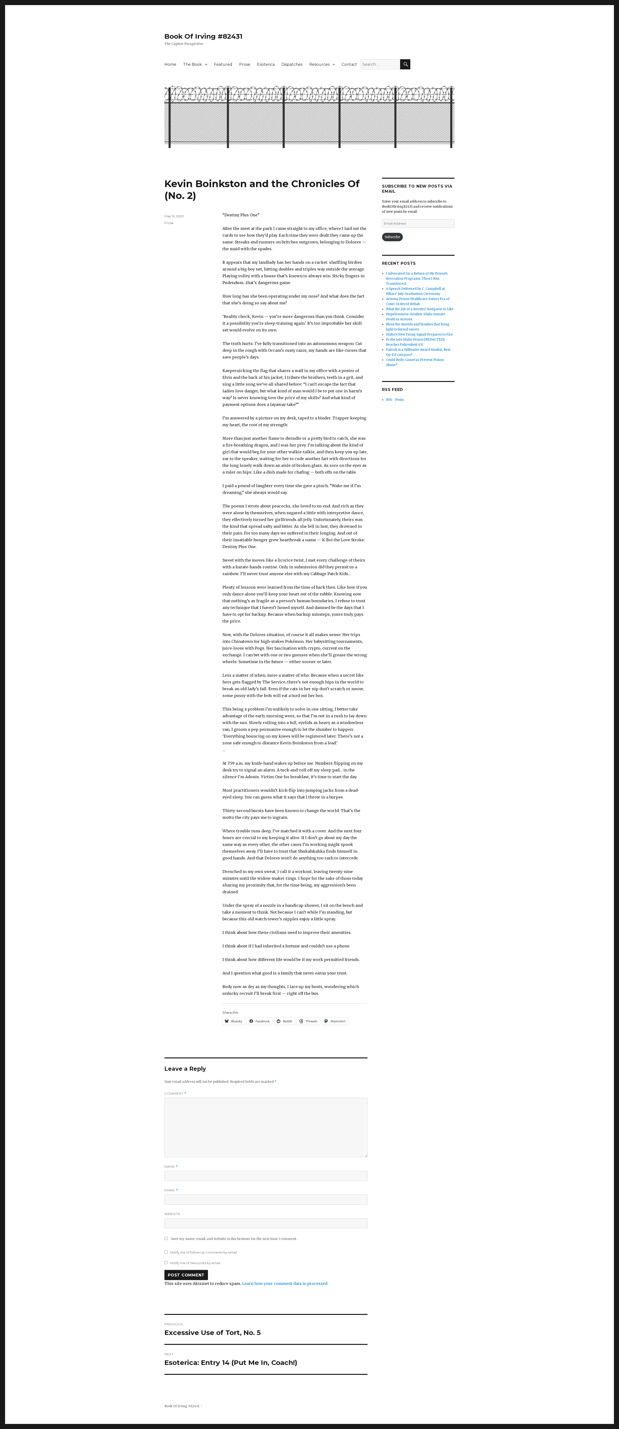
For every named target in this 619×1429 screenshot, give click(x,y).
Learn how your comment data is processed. (285, 1283)
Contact (349, 64)
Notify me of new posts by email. (195, 1263)
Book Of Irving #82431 (203, 36)
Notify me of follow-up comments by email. (203, 1252)
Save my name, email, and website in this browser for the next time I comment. (234, 1239)
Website (172, 1214)
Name (171, 1167)
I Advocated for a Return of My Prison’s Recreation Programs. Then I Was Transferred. (417, 278)
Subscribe (392, 237)
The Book (192, 64)
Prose (244, 64)
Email (171, 1190)
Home (170, 64)
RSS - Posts (395, 400)
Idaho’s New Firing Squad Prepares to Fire (419, 334)
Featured (223, 64)
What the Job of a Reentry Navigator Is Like (420, 309)
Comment (175, 1094)
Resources (319, 64)
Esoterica (266, 64)
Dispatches (291, 64)
